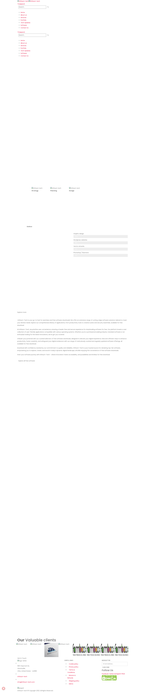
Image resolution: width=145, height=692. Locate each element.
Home (23, 12)
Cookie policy (73, 664)
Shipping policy (74, 681)
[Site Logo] (28, 1)
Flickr (123, 674)
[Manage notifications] (3, 688)
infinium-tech (22, 677)
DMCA (71, 684)
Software (24, 25)
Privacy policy (73, 667)
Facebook (105, 674)
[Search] (48, 7)
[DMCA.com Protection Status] (109, 678)
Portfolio (23, 20)
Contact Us (24, 28)
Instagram (117, 674)
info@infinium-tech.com (26, 682)
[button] (21, 4)
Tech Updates (25, 23)
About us (24, 15)
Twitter (111, 674)
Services (23, 18)
